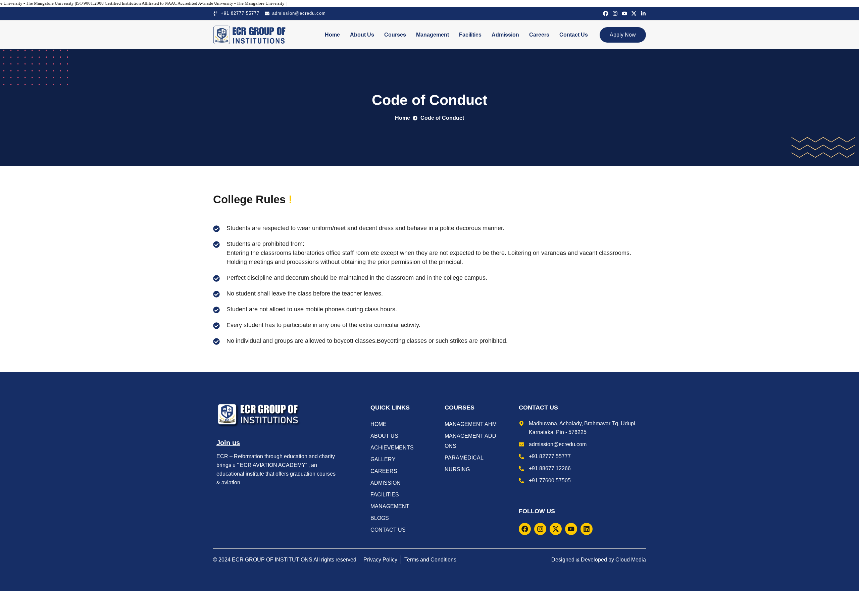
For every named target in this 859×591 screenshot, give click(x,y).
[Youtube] (624, 13)
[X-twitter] (634, 13)
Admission (505, 35)
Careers (539, 35)
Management (432, 35)
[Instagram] (615, 13)
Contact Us (573, 35)
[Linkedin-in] (643, 13)
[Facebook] (605, 13)
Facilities (470, 35)
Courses (395, 35)
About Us (362, 35)
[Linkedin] (586, 529)
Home (332, 35)
